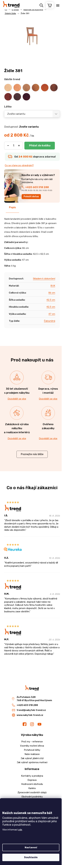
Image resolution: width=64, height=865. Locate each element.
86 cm (51, 292)
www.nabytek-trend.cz (30, 715)
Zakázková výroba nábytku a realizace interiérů (17, 428)
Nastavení (31, 847)
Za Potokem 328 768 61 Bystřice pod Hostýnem (34, 699)
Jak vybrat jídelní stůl (32, 758)
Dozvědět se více (17, 398)
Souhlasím (31, 857)
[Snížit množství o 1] (8, 145)
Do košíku (39, 145)
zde (20, 829)
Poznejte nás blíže (32, 454)
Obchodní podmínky (32, 796)
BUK (52, 285)
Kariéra (32, 788)
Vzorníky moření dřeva (32, 745)
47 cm (51, 314)
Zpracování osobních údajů (32, 792)
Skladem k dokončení (44, 278)
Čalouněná (49, 321)
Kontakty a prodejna (32, 775)
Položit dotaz (31, 196)
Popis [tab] (12, 207)
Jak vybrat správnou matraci (32, 762)
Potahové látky (32, 750)
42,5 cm (50, 299)
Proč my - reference (32, 741)
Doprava (32, 780)
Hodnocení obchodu (32, 784)
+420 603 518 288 (37, 187)
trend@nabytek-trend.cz (31, 710)
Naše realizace (32, 754)
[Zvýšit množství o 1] (19, 145)
